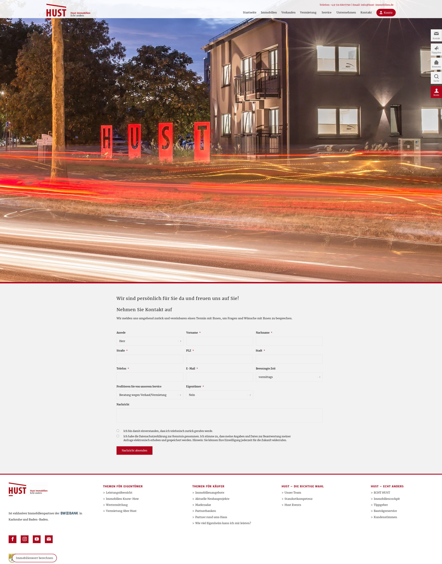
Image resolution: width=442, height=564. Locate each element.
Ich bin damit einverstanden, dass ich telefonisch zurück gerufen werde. (168, 431)
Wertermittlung (117, 505)
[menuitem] (250, 9)
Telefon (123, 368)
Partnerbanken (205, 511)
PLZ (190, 350)
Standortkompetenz (299, 498)
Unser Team (293, 492)
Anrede (121, 332)
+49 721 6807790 (340, 4)
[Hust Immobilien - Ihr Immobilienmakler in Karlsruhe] (68, 10)
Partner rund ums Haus (211, 517)
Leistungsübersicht (119, 492)
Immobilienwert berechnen (34, 558)
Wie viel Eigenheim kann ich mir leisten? (223, 523)
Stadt (260, 350)
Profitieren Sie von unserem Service (139, 386)
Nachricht (123, 404)
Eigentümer (195, 386)
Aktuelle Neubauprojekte (212, 498)
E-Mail (192, 368)
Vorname (193, 332)
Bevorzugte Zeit (266, 368)
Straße (122, 350)
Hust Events (293, 505)
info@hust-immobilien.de (377, 4)
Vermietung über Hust (121, 511)
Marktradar (203, 505)
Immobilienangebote (209, 492)
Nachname (264, 332)
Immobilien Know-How (122, 498)
